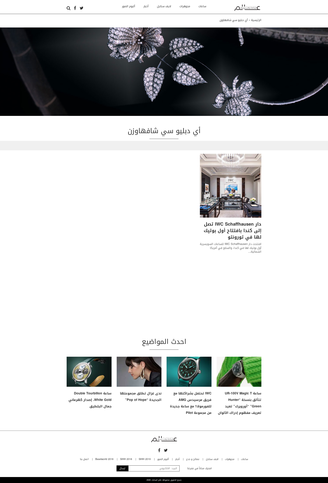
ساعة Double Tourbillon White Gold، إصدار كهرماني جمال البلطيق (90, 399)
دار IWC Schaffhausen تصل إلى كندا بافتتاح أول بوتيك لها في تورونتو (232, 230)
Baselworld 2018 (104, 459)
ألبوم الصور (128, 6)
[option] (164, 71)
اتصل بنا (84, 459)
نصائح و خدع (192, 459)
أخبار (146, 6)
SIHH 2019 (145, 459)
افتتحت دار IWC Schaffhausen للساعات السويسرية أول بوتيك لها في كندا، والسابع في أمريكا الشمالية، (230, 247)
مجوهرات (185, 6)
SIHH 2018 (126, 459)
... (249, 251)
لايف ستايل (164, 6)
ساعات (202, 6)
